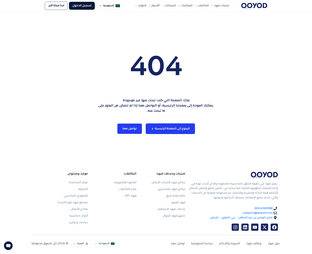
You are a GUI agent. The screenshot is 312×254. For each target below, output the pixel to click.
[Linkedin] (245, 227)
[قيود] (254, 6)
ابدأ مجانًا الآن (56, 5)
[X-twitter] (264, 227)
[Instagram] (235, 227)
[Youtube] (254, 227)
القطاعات (186, 5)
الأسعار (155, 5)
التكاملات (203, 5)
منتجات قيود (221, 5)
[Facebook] (274, 227)
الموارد (142, 5)
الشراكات (170, 5)
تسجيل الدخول (82, 5)
